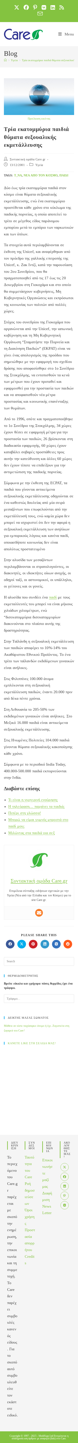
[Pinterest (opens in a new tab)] (35, 7)
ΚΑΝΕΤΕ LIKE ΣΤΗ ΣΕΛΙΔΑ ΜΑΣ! (32, 1043)
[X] (64, 1167)
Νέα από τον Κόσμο (41, 175)
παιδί (63, 175)
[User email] (39, 913)
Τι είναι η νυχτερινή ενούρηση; (33, 800)
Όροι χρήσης (30, 1216)
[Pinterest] (64, 1196)
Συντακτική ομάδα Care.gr (28, 159)
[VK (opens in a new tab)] (43, 7)
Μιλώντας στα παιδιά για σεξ (31, 833)
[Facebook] (64, 1177)
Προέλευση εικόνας (39, 118)
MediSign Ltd (46, 1435)
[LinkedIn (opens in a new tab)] (52, 7)
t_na (18, 175)
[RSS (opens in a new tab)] (61, 7)
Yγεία (39, 165)
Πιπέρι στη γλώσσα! (24, 813)
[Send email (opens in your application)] (39, 13)
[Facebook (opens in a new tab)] (26, 7)
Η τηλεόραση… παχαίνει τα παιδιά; (36, 806)
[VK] (64, 1205)
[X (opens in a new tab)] (16, 7)
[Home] (5, 60)
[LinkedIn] (64, 1186)
